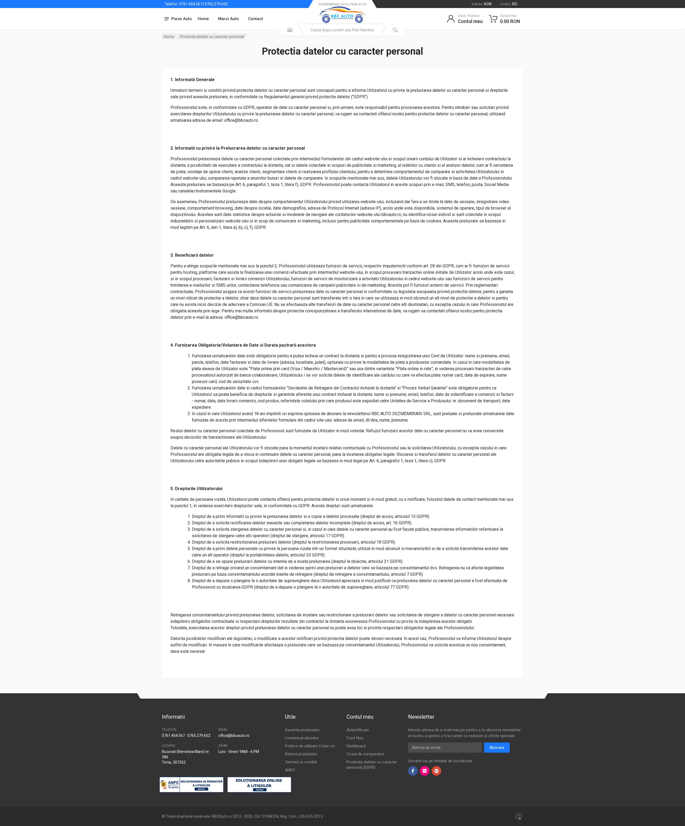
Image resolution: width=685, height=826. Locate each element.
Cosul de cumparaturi (365, 754)
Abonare (496, 747)
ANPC (290, 770)
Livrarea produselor (302, 738)
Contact (255, 18)
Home (203, 18)
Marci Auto (228, 18)
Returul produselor (301, 754)
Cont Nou (355, 738)
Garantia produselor (302, 730)
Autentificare (358, 730)
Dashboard (356, 746)
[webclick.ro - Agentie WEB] (519, 816)
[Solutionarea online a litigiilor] (259, 784)
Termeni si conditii (301, 762)
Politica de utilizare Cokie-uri (310, 746)
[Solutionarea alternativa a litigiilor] (191, 784)
